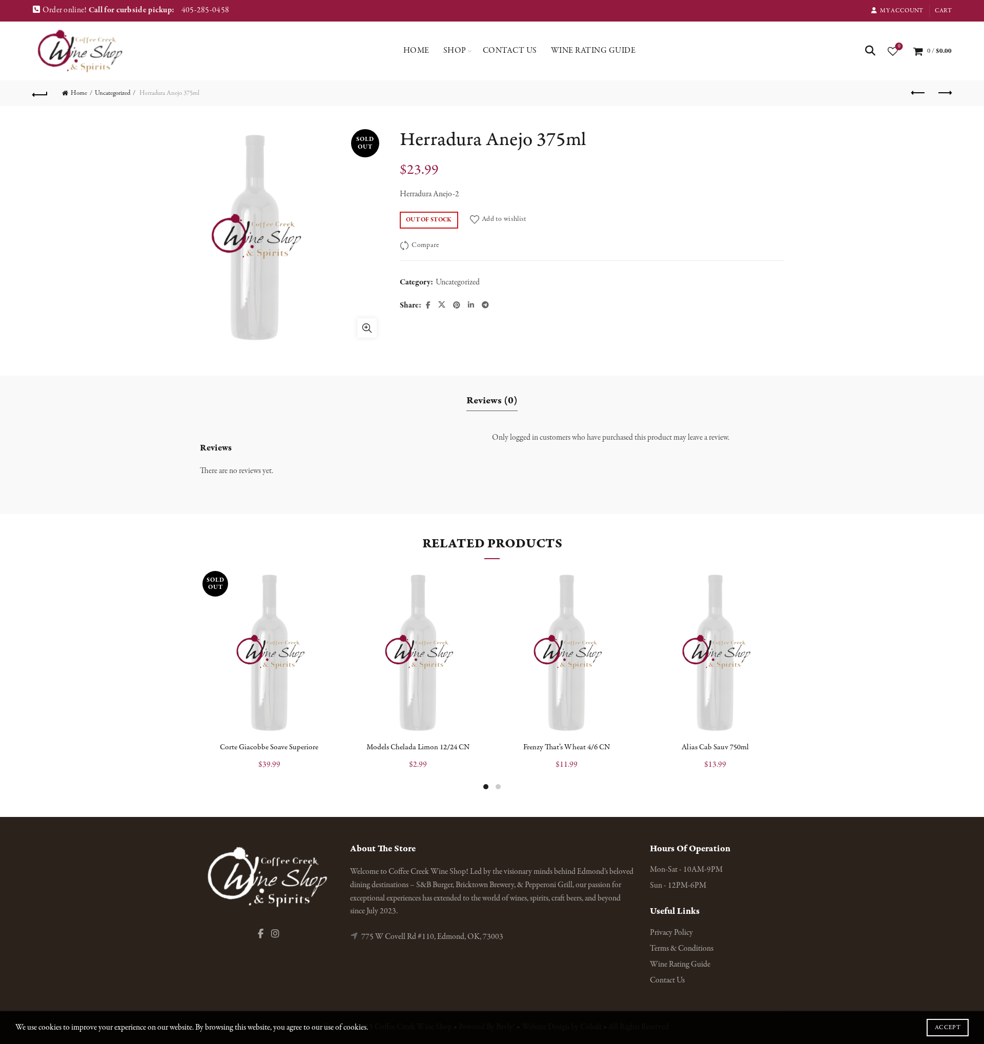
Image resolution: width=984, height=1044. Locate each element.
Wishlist (899, 47)
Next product (944, 93)
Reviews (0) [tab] (492, 400)
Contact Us (510, 50)
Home (416, 50)
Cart (943, 11)
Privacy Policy (671, 932)
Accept (947, 1027)
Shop (454, 50)
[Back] (40, 93)
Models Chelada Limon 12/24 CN (417, 747)
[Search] (870, 50)
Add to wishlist (504, 219)
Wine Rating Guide (593, 50)
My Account (901, 11)
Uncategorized (112, 93)
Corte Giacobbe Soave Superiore (269, 747)
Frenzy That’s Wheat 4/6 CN (566, 747)
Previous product (918, 93)
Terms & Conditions (681, 948)
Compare (425, 245)
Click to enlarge (367, 328)
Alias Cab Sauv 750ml (715, 747)
